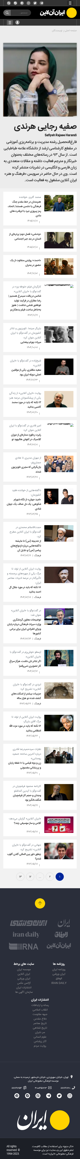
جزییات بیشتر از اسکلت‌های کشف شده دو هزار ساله (26, 696)
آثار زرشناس (40, 1041)
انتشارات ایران (23, 987)
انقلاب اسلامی (40, 1010)
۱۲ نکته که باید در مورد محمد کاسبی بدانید (26, 404)
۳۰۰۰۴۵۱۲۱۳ (41, 1088)
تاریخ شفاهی (40, 1028)
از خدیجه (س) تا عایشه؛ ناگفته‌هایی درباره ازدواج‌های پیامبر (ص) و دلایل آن (26, 546)
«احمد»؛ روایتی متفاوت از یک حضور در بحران (25, 262)
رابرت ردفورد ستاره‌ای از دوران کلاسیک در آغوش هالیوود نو (26, 437)
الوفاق (59, 978)
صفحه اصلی (71, 31)
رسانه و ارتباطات (40, 1005)
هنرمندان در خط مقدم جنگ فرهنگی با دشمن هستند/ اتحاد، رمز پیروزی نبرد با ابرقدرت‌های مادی (24, 209)
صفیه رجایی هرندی (45, 127)
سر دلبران (40, 1032)
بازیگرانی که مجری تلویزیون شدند (26, 469)
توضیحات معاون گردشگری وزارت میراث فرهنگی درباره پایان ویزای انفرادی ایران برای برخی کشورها (24, 627)
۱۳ (20, 876)
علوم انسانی (40, 1037)
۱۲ (30, 876)
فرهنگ (37, 556)
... (40, 876)
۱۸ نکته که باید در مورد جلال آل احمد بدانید (25, 589)
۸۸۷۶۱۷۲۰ (66, 1088)
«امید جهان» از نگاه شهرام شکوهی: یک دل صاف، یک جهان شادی (24, 504)
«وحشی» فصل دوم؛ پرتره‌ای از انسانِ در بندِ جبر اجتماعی (25, 236)
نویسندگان (57, 31)
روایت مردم (40, 1046)
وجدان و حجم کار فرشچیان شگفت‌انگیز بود (27, 797)
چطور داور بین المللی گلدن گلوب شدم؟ (24, 856)
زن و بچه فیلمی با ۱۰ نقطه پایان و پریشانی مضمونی (24, 765)
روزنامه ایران (58, 969)
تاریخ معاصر (40, 1023)
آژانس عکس (24, 983)
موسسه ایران (24, 969)
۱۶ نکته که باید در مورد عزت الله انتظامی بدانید (25, 728)
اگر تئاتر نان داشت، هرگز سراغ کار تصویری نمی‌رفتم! (25, 663)
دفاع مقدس (40, 1019)
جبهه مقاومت (40, 1014)
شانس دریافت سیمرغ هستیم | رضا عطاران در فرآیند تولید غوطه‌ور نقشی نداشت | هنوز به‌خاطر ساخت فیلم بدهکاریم (24, 303)
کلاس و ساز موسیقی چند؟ (27, 823)
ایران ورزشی (59, 974)
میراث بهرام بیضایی (31, 342)
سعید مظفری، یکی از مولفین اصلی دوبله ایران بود (26, 372)
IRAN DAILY (58, 983)
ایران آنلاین (24, 974)
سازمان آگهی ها (24, 992)
